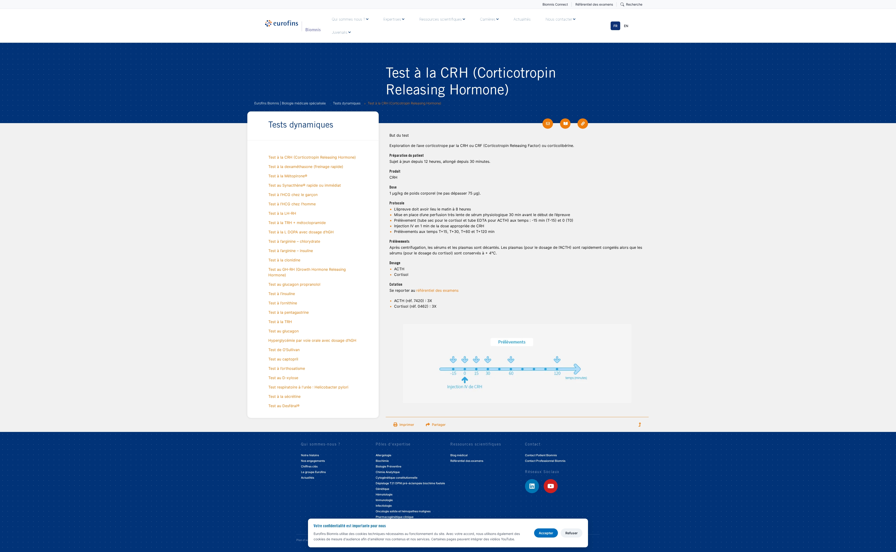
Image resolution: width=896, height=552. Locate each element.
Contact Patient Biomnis (541, 455)
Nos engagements (313, 461)
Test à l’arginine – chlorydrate (294, 241)
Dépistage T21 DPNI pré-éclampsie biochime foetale (410, 483)
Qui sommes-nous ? (320, 444)
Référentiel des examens (594, 4)
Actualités (522, 19)
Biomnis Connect (555, 4)
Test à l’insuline (281, 293)
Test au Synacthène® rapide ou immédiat (304, 185)
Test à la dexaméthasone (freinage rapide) (305, 166)
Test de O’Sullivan (284, 349)
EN (626, 26)
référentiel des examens (437, 290)
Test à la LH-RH (282, 213)
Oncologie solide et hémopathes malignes (403, 511)
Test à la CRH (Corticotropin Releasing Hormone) (312, 157)
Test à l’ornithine (282, 303)
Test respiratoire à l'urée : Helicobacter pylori (308, 387)
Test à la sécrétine (284, 396)
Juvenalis (339, 32)
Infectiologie (384, 505)
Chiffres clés (309, 466)
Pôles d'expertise (393, 444)
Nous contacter (559, 19)
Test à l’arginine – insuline (290, 250)
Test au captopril (283, 359)
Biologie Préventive (388, 466)
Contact (533, 444)
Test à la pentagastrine (288, 312)
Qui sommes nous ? (348, 19)
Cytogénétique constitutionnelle (396, 477)
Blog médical (459, 455)
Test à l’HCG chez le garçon (293, 194)
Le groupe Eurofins (313, 472)
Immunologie (384, 500)
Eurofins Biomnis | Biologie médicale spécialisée (290, 103)
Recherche (634, 4)
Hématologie (384, 494)
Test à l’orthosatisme (286, 368)
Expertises (392, 19)
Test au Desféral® (284, 405)
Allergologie (383, 455)
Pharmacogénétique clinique (394, 517)
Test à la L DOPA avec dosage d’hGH (301, 232)
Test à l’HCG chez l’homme (292, 204)
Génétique (382, 489)
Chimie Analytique (388, 472)
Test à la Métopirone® (287, 176)
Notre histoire (310, 455)
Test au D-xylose (283, 377)
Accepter (546, 533)
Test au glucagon (283, 331)
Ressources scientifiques (440, 19)
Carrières (487, 19)
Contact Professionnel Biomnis (545, 461)
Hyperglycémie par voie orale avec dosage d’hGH (312, 340)
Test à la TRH (280, 321)
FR (615, 26)
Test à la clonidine (284, 260)
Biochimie (382, 461)
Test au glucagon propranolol (294, 284)
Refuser (571, 533)
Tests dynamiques (346, 103)
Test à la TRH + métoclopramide (297, 222)
